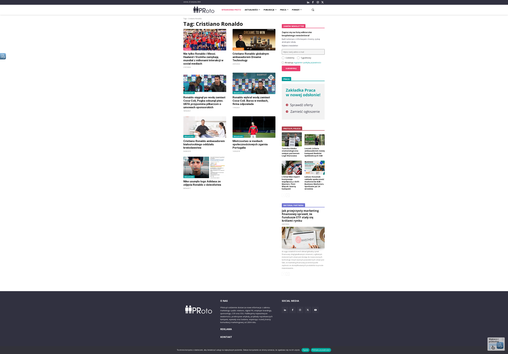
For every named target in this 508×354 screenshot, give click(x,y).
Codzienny (289, 58)
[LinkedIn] (308, 2)
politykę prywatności (312, 62)
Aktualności (189, 93)
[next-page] (287, 195)
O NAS (224, 300)
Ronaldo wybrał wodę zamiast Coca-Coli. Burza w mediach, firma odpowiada (251, 101)
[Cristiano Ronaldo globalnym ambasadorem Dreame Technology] (254, 39)
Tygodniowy (306, 58)
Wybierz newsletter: (290, 45)
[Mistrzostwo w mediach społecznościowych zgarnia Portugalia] (254, 127)
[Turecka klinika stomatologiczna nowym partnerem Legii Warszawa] (292, 139)
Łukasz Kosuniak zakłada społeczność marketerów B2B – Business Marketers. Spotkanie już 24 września (314, 182)
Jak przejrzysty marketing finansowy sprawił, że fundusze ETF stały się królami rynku (300, 215)
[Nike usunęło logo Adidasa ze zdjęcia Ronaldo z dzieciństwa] (204, 167)
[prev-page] (283, 195)
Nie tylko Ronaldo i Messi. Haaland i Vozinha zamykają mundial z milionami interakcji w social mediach (203, 58)
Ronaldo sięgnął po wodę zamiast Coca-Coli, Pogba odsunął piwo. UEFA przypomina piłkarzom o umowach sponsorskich (204, 102)
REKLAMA (226, 329)
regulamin (298, 62)
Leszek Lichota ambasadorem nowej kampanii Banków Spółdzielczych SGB (315, 152)
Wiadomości (238, 49)
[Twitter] (322, 2)
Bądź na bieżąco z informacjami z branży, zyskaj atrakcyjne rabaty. (301, 40)
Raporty (187, 49)
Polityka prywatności (321, 350)
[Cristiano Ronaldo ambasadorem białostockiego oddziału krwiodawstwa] (204, 127)
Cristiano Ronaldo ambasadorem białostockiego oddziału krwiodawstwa (204, 144)
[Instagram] (318, 2)
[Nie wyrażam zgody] (504, 350)
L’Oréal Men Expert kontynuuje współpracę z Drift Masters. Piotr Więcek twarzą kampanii (291, 182)
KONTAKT (226, 337)
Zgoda (305, 350)
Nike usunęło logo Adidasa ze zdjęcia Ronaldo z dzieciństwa (202, 183)
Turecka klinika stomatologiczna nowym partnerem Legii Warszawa (291, 152)
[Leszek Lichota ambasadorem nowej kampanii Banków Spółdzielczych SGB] (315, 139)
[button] (313, 10)
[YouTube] (315, 310)
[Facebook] (313, 2)
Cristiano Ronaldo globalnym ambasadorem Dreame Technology (251, 57)
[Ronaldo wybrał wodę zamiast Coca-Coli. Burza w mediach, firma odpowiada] (254, 83)
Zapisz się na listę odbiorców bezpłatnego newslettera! (297, 34)
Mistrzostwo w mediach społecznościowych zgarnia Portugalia (250, 144)
